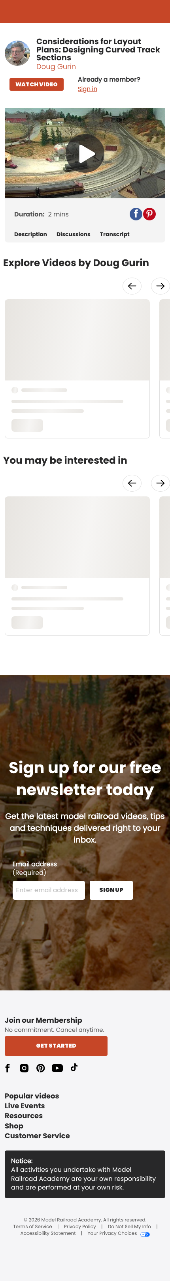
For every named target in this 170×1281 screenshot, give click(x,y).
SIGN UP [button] (111, 890)
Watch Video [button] (36, 84)
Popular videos (32, 1096)
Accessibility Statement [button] (48, 1234)
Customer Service (37, 1136)
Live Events (25, 1106)
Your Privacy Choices (112, 1234)
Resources (24, 1116)
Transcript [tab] (115, 234)
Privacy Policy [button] (80, 1227)
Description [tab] (30, 234)
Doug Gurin (56, 67)
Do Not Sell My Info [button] (129, 1227)
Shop (14, 1126)
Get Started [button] (56, 1046)
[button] (109, 84)
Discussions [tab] (74, 234)
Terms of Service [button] (32, 1227)
